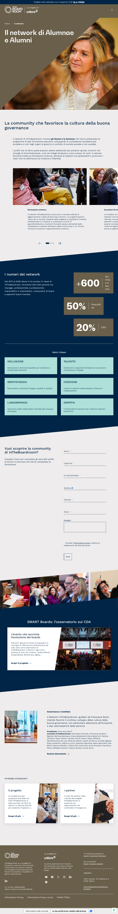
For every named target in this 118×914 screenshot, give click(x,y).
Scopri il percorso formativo (95, 856)
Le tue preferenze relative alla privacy (69, 911)
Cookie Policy (63, 897)
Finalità (67, 520)
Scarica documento (56, 754)
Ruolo (66, 512)
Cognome (68, 463)
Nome (66, 451)
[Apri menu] (112, 9)
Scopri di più (14, 816)
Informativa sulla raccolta (37, 911)
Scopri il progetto (19, 663)
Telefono (67, 488)
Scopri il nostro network (93, 864)
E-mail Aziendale (71, 475)
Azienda (67, 500)
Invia (68, 557)
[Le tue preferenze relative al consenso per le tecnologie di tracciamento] (114, 910)
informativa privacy (82, 543)
